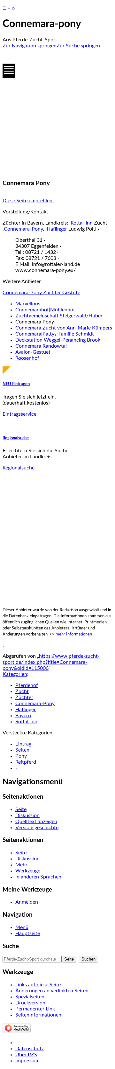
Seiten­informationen (38, 1014)
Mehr (21, 864)
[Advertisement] (57, 111)
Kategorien (15, 674)
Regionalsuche (16, 438)
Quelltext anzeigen (36, 821)
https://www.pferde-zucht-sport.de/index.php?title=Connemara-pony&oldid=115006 (51, 662)
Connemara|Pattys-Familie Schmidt (54, 334)
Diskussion (27, 815)
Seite (21, 809)
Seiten (22, 750)
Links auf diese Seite (38, 984)
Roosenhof (27, 358)
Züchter (24, 697)
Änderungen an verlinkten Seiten (51, 990)
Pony (21, 756)
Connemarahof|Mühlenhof (45, 309)
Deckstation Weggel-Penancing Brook (57, 340)
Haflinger (25, 709)
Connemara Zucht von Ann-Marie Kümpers (63, 327)
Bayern (23, 715)
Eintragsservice (19, 414)
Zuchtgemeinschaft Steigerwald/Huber (59, 315)
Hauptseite (27, 933)
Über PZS (26, 1054)
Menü (21, 927)
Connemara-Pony (35, 703)
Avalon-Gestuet (32, 352)
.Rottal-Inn (81, 223)
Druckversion (30, 1002)
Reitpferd (25, 762)
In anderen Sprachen (38, 876)
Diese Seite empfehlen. (28, 200)
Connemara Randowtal (41, 346)
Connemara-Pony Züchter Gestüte (41, 292)
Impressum (27, 1060)
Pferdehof (26, 685)
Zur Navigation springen (30, 45)
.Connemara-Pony (23, 229)
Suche (11, 946)
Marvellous (27, 303)
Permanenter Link (35, 1008)
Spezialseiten (29, 996)
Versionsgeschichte (36, 827)
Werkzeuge (27, 870)
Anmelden (26, 902)
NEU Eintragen (16, 384)
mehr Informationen (74, 634)
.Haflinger (56, 229)
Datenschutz (29, 1048)
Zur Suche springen (78, 45)
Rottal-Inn (26, 721)
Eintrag (23, 743)
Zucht (22, 691)
